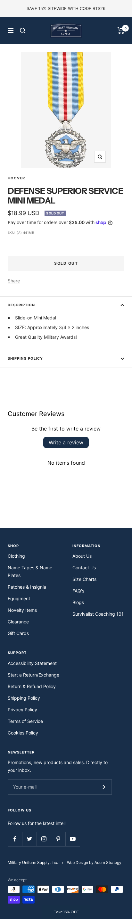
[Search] (23, 30)
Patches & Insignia (27, 587)
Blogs (78, 602)
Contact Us (84, 567)
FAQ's (78, 590)
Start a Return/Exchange (33, 674)
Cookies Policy (23, 732)
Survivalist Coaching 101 (98, 614)
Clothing (16, 556)
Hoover (16, 178)
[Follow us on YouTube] (72, 839)
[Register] (102, 787)
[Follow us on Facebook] (15, 839)
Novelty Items (22, 610)
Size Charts (84, 579)
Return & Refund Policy (32, 686)
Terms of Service (25, 721)
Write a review (66, 442)
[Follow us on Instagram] (44, 839)
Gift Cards (18, 633)
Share (14, 280)
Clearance (18, 621)
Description (21, 305)
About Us (82, 556)
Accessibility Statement (32, 663)
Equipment (19, 598)
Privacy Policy (22, 709)
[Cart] (121, 30)
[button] (66, 912)
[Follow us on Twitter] (29, 839)
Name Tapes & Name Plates (30, 571)
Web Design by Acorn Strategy (94, 862)
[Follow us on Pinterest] (58, 839)
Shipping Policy (25, 358)
